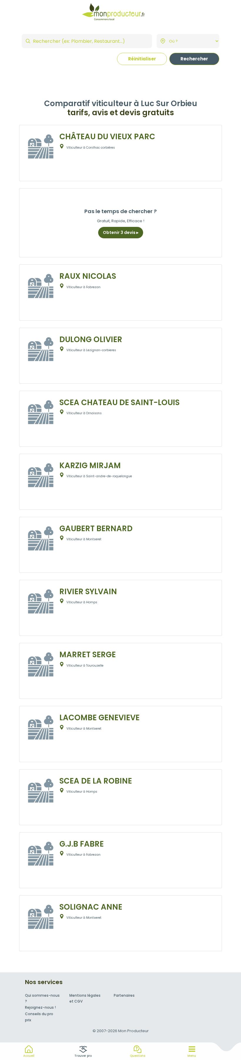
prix (28, 1019)
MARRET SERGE (87, 654)
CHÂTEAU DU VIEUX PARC (107, 136)
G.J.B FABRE (81, 844)
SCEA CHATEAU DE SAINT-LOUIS (119, 402)
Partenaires (124, 995)
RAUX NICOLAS (87, 276)
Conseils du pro (39, 1013)
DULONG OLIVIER (90, 339)
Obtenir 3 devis (119, 232)
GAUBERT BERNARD (96, 528)
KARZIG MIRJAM (90, 465)
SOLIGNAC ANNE (90, 907)
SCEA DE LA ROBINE (95, 781)
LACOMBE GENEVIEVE (99, 717)
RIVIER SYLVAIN (88, 591)
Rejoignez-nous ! (40, 1007)
